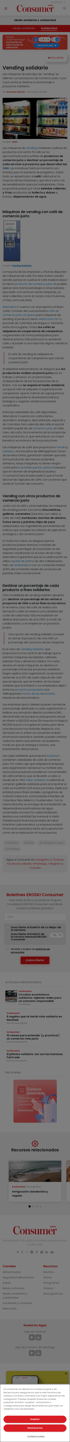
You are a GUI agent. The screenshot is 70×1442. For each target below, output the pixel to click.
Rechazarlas (35, 1428)
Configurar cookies (36, 1436)
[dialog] (35, 1413)
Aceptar (35, 1419)
